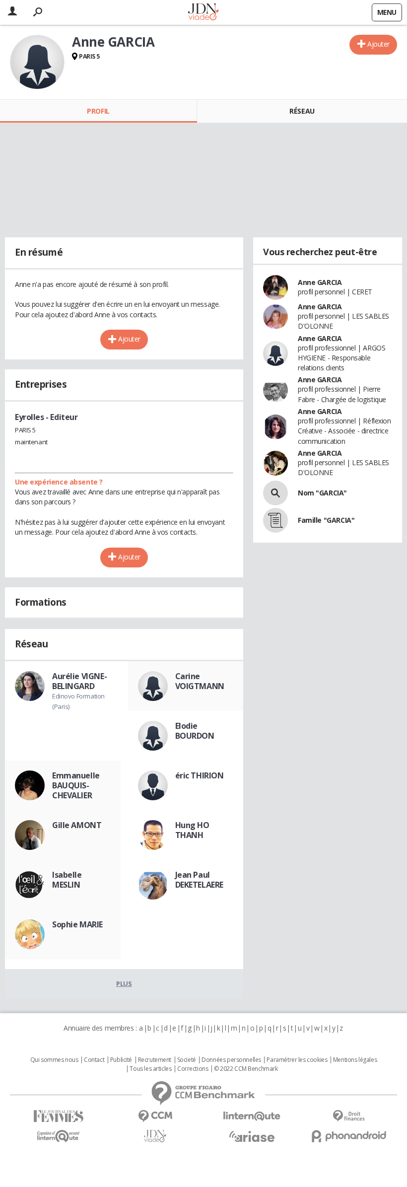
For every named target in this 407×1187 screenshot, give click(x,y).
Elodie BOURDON (194, 730)
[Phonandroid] (348, 1136)
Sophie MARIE (77, 924)
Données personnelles (231, 1059)
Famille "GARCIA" (326, 520)
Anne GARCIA (319, 282)
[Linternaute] (252, 1116)
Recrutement (154, 1059)
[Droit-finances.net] (348, 1116)
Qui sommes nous (54, 1059)
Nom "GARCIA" (322, 492)
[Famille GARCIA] (275, 520)
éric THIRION (199, 775)
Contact (94, 1059)
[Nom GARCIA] (275, 493)
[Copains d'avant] (58, 1136)
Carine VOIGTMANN (199, 681)
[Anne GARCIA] (37, 62)
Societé (186, 1059)
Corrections (192, 1068)
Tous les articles (150, 1068)
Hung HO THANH (192, 830)
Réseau (301, 111)
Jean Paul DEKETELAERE (199, 879)
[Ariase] (252, 1136)
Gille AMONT (76, 825)
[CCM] (155, 1116)
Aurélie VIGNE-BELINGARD (79, 681)
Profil (98, 111)
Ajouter (378, 44)
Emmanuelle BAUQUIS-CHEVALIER (76, 785)
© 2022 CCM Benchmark (246, 1068)
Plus (124, 983)
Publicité (121, 1059)
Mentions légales (355, 1059)
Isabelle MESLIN (67, 879)
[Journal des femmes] (58, 1116)
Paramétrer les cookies (297, 1059)
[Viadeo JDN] (155, 1136)
